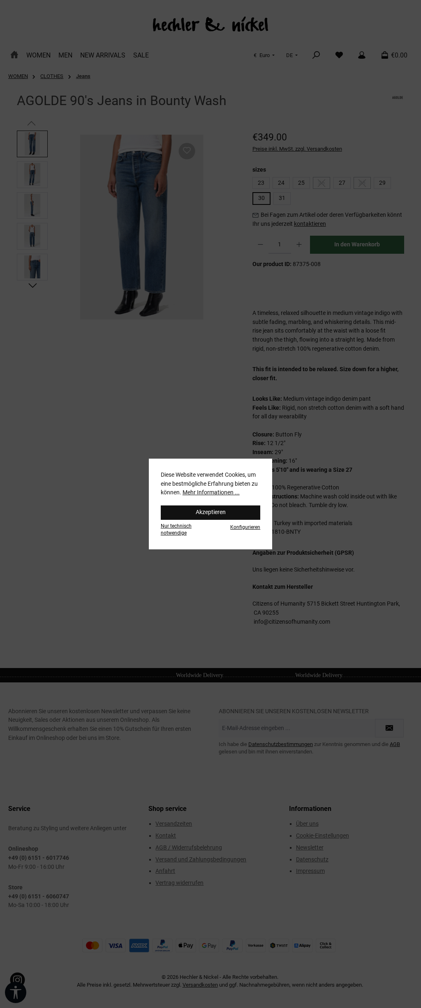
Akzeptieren (211, 512)
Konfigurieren (245, 527)
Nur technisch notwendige (176, 529)
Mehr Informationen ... (211, 492)
